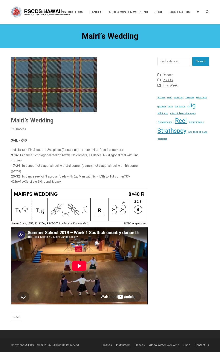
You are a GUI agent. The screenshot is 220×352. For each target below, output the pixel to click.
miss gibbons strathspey (183, 113)
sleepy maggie (196, 122)
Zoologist (162, 138)
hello (170, 106)
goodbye (161, 106)
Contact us (202, 345)
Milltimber (162, 113)
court (169, 97)
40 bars (161, 97)
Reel (17, 317)
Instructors (123, 345)
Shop (186, 345)
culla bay (178, 97)
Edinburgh (201, 97)
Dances (21, 129)
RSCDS (168, 80)
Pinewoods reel (165, 122)
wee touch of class (197, 132)
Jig (191, 105)
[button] (198, 12)
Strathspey (171, 130)
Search (201, 61)
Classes (106, 345)
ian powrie (180, 106)
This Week (170, 85)
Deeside (189, 97)
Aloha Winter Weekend (164, 345)
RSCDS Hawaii (33, 345)
